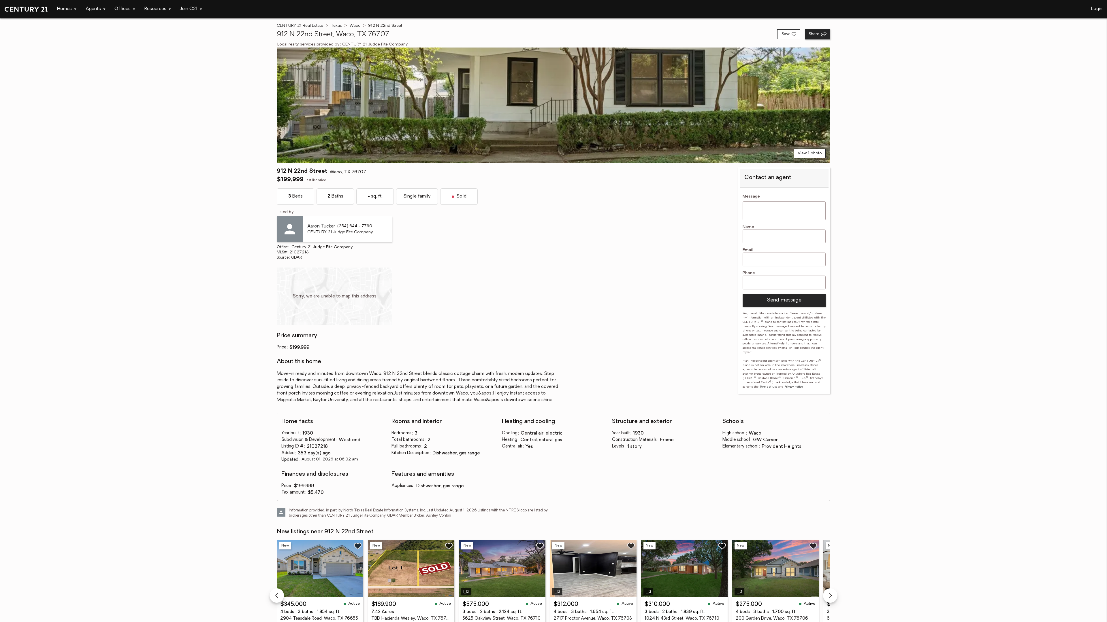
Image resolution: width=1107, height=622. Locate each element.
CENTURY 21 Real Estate (300, 26)
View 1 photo (810, 153)
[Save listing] (357, 546)
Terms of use (768, 386)
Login (1096, 9)
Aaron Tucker (321, 226)
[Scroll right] (830, 595)
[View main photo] (553, 105)
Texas (336, 26)
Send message (784, 300)
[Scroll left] (277, 595)
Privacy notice (793, 386)
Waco (355, 26)
